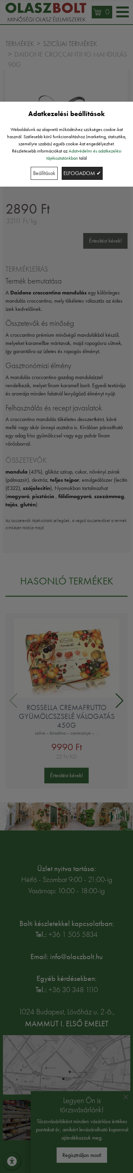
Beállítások (44, 173)
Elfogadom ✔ (82, 173)
